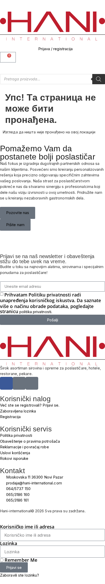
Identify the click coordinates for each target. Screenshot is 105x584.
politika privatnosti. (35, 311)
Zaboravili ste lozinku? (19, 575)
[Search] (98, 79)
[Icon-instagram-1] (19, 383)
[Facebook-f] (6, 383)
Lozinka (8, 543)
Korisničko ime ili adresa (27, 526)
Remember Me (20, 560)
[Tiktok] (31, 383)
